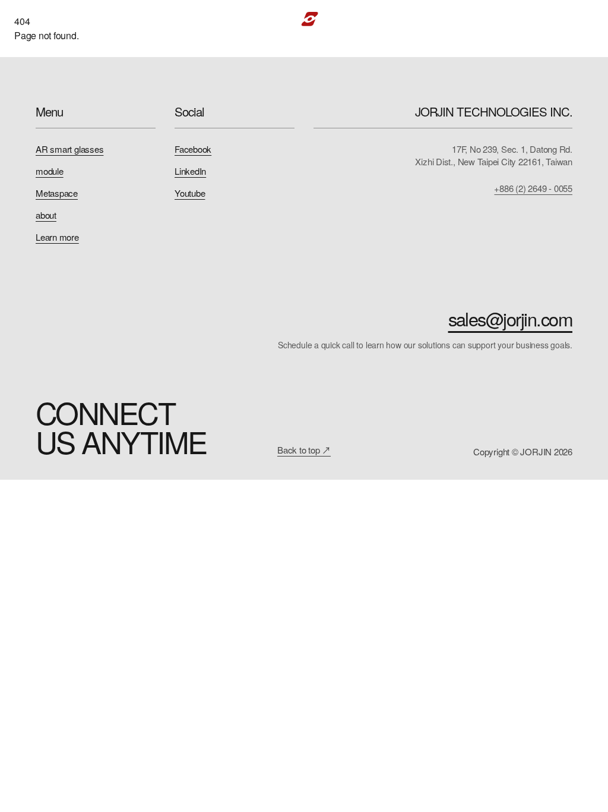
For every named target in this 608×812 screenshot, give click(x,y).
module (50, 171)
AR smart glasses (69, 149)
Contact (502, 18)
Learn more (57, 237)
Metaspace (57, 193)
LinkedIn (190, 171)
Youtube (190, 193)
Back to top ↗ (304, 449)
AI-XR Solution (214, 19)
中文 (555, 19)
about (46, 215)
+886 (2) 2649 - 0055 (533, 188)
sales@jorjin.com (510, 319)
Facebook (193, 149)
